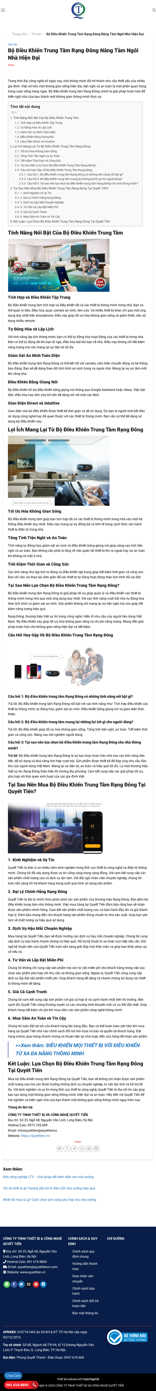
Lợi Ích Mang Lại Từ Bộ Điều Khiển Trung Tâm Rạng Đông (51, 146)
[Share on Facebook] (67, 1148)
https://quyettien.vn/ (35, 1136)
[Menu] (2, 10)
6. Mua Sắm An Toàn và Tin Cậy (40, 216)
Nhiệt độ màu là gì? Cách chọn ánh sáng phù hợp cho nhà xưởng (49, 1200)
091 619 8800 (37, 1262)
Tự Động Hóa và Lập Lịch (36, 127)
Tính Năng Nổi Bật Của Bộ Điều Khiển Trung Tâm (46, 118)
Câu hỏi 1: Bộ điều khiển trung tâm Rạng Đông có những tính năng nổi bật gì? (75, 174)
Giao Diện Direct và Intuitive (37, 141)
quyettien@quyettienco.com (37, 1267)
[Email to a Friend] (81, 1148)
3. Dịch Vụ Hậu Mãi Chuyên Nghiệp (42, 202)
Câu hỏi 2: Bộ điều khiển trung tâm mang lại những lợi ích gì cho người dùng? (74, 179)
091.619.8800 (17, 1385)
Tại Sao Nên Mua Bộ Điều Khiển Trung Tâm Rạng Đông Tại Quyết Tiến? (60, 188)
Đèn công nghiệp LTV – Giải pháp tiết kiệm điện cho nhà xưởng (48, 1177)
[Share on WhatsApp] (59, 1148)
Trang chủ (19, 34)
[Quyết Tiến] (78, 10)
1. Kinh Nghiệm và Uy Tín (35, 193)
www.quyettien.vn (33, 1272)
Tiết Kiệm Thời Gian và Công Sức (40, 160)
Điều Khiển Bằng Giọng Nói (37, 137)
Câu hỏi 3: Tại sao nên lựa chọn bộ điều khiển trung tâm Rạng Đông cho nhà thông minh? (82, 183)
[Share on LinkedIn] (96, 1148)
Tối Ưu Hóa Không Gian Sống (38, 151)
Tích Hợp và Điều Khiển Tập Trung (41, 123)
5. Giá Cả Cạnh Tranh (33, 212)
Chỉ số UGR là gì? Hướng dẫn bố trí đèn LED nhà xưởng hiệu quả (49, 1188)
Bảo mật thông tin (85, 1313)
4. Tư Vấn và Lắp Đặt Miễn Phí (39, 207)
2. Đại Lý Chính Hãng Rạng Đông (40, 198)
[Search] (154, 10)
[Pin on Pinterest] (89, 1148)
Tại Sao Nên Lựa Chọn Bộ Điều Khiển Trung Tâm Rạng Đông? (58, 165)
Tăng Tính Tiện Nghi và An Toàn (40, 156)
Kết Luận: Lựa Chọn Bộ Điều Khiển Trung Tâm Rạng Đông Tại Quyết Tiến (61, 221)
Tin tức (36, 34)
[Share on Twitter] (74, 1148)
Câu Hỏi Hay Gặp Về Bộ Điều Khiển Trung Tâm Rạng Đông (56, 170)
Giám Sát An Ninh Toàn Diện (37, 132)
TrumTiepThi (90, 1379)
